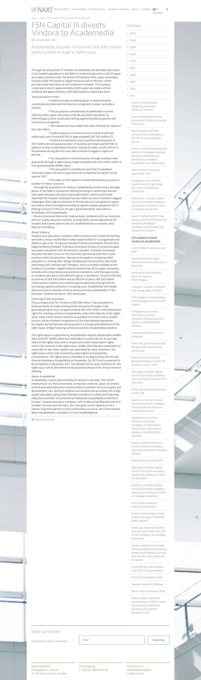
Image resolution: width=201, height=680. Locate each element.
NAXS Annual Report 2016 (147, 577)
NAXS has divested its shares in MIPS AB (148, 391)
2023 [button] (132, 54)
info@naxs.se (87, 666)
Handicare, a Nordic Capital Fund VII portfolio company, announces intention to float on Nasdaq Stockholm (148, 204)
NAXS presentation (139, 669)
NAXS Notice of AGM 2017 (147, 460)
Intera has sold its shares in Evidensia (147, 334)
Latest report (136, 673)
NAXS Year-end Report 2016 (148, 591)
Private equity (97, 9)
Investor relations (118, 9)
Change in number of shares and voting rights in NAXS (148, 288)
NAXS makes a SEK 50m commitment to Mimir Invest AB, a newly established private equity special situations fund (148, 605)
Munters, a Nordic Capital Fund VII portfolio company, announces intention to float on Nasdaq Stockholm (148, 491)
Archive (134, 25)
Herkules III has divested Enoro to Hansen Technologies (146, 276)
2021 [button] (132, 68)
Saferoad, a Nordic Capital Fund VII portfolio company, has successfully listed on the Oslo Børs (148, 377)
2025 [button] (132, 40)
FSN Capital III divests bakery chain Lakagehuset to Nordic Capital (148, 301)
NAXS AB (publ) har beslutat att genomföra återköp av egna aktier (148, 347)
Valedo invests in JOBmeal (147, 584)
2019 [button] (132, 81)
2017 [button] (132, 95)
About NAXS (61, 9)
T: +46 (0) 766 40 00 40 (93, 669)
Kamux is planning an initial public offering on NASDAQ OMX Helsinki (147, 517)
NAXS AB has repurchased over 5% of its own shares (147, 568)
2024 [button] (132, 47)
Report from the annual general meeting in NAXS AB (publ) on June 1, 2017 (148, 361)
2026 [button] (132, 33)
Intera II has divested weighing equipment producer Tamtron (144, 106)
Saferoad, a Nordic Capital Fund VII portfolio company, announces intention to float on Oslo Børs (148, 473)
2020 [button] (132, 74)
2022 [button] (132, 61)
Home (34, 18)
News (134, 9)
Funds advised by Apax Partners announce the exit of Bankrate (149, 262)
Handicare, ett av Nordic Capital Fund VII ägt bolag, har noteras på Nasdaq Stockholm (147, 186)
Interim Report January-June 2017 (148, 250)
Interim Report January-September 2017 (145, 172)
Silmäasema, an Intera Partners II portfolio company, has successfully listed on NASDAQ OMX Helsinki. (147, 319)
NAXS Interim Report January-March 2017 (144, 505)
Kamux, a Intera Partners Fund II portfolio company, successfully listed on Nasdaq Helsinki (149, 448)
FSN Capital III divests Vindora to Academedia (145, 239)
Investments (78, 9)
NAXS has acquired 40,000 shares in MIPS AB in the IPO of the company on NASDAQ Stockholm (148, 533)
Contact (145, 9)
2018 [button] (132, 88)
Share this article (44, 419)
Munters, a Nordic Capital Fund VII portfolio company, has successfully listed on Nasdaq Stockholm (148, 405)
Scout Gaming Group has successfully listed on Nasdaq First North (149, 120)
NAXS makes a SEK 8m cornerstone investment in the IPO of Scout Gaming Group (147, 136)
